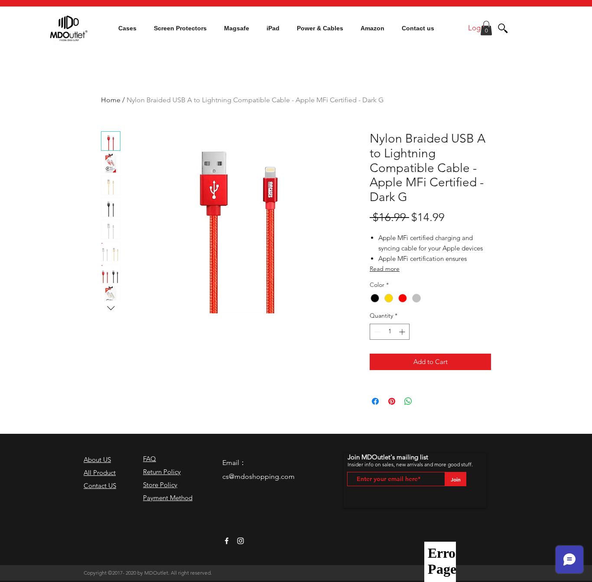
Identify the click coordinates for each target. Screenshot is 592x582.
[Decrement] (376, 331)
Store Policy (160, 485)
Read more (385, 269)
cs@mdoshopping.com (258, 476)
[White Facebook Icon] (226, 540)
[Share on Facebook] (375, 401)
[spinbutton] (389, 331)
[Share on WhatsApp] (408, 401)
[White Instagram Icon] (240, 540)
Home (110, 100)
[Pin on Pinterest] (392, 401)
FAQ (149, 459)
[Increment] (402, 331)
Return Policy (162, 472)
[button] (127, 28)
